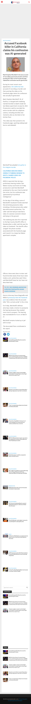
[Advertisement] (15, 21)
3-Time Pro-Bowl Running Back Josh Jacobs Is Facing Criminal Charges (18, 570)
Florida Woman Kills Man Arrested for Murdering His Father (17, 340)
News (10, 534)
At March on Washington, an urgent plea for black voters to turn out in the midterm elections (18, 537)
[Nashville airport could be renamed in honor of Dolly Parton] (5, 454)
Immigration (12, 486)
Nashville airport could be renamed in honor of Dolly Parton (17, 455)
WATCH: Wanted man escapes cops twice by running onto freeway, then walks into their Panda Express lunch (18, 439)
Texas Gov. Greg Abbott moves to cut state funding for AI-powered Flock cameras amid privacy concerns (17, 422)
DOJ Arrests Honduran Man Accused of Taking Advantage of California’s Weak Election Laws (17, 504)
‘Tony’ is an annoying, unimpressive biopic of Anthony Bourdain (18, 406)
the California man (17, 87)
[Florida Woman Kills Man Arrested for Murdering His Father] (5, 339)
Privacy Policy (22, 699)
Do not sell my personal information (17, 699)
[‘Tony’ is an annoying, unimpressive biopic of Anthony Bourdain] (5, 405)
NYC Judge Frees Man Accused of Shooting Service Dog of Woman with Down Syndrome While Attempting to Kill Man (18, 472)
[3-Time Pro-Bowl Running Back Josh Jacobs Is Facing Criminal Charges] (5, 569)
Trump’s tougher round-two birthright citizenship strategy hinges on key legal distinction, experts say (18, 374)
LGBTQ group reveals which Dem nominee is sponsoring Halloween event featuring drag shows (18, 554)
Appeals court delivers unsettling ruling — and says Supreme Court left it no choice (18, 390)
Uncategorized (7, 40)
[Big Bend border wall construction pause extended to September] (5, 487)
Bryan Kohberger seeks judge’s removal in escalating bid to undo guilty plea (18, 521)
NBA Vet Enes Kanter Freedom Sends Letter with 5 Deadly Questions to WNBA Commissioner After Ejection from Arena (18, 357)
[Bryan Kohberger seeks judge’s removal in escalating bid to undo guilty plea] (5, 520)
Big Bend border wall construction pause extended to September (18, 488)
